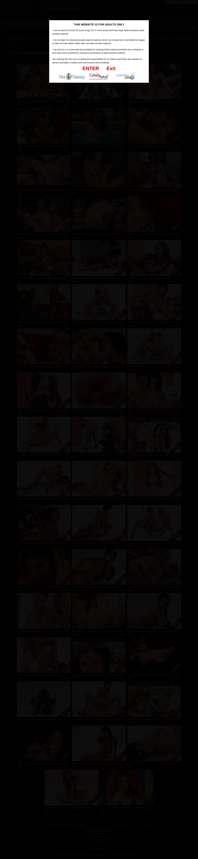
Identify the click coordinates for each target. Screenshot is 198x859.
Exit (111, 68)
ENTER (91, 68)
